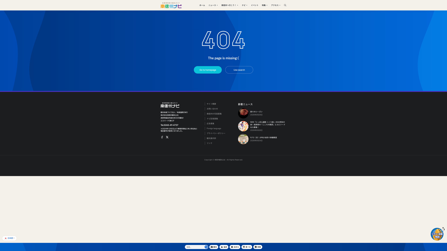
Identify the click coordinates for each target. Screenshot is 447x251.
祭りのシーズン (256, 112)
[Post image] (243, 113)
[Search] (206, 246)
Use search (239, 69)
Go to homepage (208, 69)
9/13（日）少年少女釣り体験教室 (263, 137)
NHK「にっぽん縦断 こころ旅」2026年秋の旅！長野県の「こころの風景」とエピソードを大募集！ (267, 124)
